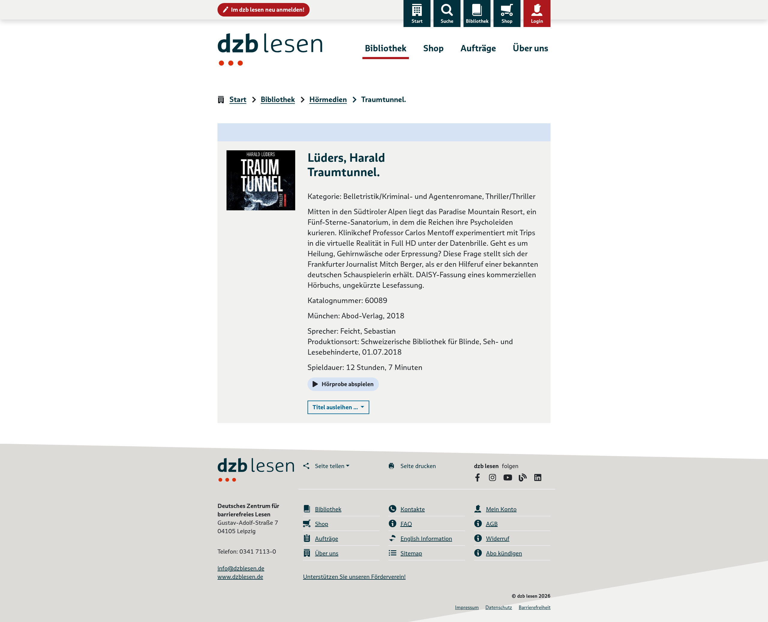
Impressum (467, 607)
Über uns (530, 48)
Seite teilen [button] (329, 466)
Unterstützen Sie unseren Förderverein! (354, 577)
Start (417, 21)
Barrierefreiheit (534, 607)
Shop (507, 21)
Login (537, 21)
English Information (426, 538)
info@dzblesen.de (241, 568)
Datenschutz (498, 607)
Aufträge (478, 48)
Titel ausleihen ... (341, 407)
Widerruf (497, 538)
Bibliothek (477, 21)
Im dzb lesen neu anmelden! (267, 10)
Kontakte (412, 509)
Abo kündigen (504, 553)
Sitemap (411, 553)
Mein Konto (501, 509)
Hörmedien (328, 100)
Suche (447, 21)
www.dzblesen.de (240, 577)
